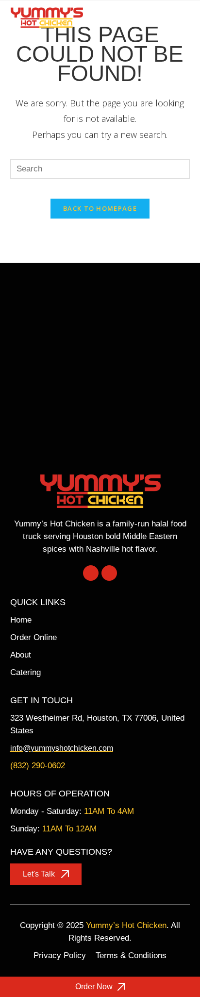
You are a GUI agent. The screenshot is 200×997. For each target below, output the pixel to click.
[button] (183, 17)
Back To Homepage (100, 208)
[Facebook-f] (91, 573)
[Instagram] (109, 573)
